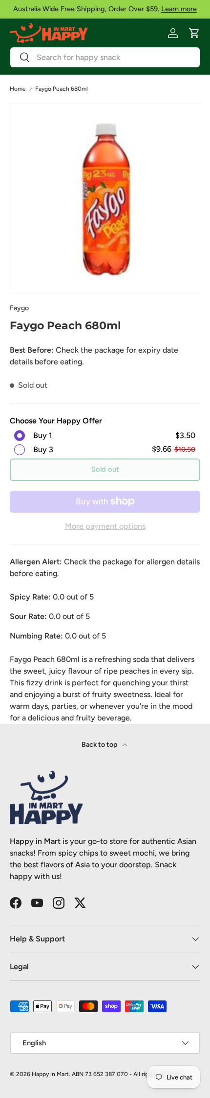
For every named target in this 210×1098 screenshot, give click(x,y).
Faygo (19, 308)
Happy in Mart (50, 1074)
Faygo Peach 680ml (61, 89)
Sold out (105, 469)
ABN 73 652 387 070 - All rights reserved (127, 1074)
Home (18, 89)
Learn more (179, 8)
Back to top (100, 744)
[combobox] (105, 57)
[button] (194, 33)
